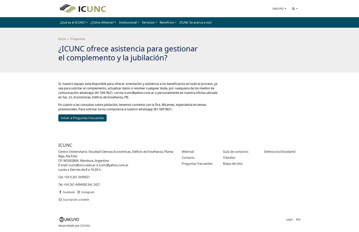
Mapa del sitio (233, 164)
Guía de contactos (235, 152)
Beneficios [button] (167, 22)
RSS (298, 219)
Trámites (229, 158)
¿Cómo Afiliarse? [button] (102, 22)
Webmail (188, 152)
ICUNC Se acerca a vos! (196, 22)
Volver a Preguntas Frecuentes (82, 118)
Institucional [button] (128, 22)
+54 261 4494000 (75, 184)
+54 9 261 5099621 (77, 177)
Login (289, 219)
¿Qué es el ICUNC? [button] (72, 22)
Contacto (188, 158)
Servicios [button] (148, 22)
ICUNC (65, 145)
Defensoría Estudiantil (279, 152)
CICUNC (85, 225)
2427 (96, 184)
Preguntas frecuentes (197, 164)
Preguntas (77, 39)
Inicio (62, 39)
